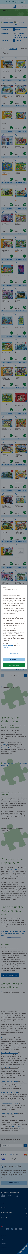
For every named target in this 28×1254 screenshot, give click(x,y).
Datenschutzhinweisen (8, 645)
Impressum (5, 647)
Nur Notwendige (14, 659)
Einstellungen (14, 654)
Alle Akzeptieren (14, 665)
